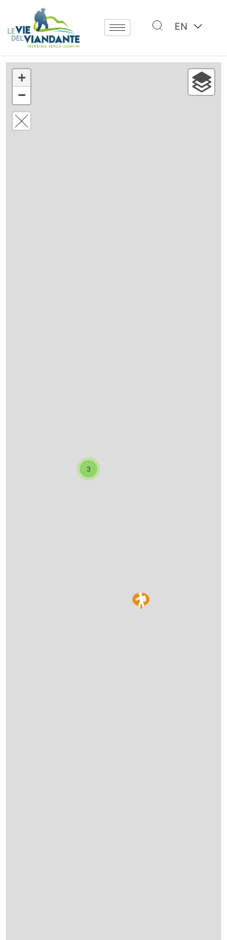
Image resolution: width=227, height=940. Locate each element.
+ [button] (22, 77)
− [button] (22, 95)
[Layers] (201, 82)
